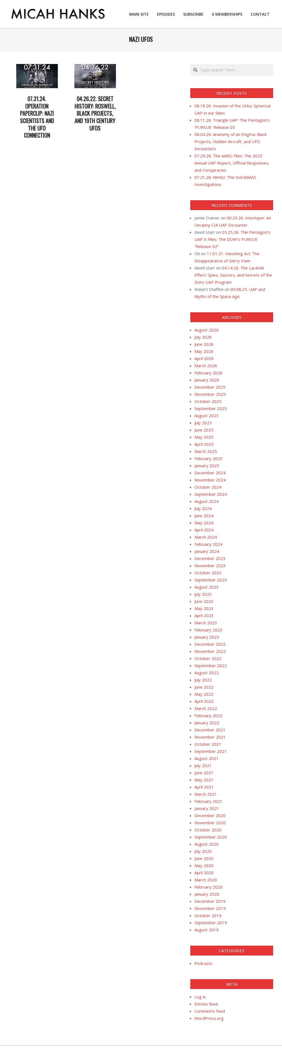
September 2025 (210, 408)
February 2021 (208, 801)
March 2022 (205, 708)
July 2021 (203, 765)
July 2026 (203, 337)
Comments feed (209, 1011)
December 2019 (210, 901)
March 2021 (205, 794)
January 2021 (206, 808)
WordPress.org (209, 1018)
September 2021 (210, 751)
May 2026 (203, 351)
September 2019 (210, 922)
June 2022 (203, 687)
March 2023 (205, 622)
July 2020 (203, 851)
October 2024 (207, 487)
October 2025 (207, 401)
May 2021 (203, 779)
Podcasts (203, 963)
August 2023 (206, 587)
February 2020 (208, 887)
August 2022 (206, 672)
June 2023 (203, 601)
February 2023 (208, 630)
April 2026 (204, 358)
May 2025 (203, 437)
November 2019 (210, 908)
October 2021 (207, 744)
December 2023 (210, 558)
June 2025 (203, 430)
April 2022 (204, 701)
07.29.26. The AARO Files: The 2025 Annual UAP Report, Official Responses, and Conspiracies (231, 163)
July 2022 (203, 680)
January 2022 (206, 722)
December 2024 (210, 472)
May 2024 (203, 522)
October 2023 (207, 572)
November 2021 (210, 737)
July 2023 (203, 594)
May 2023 (203, 608)
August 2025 (206, 415)
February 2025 (208, 458)
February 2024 (208, 544)
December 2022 (210, 644)
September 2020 (210, 837)
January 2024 (206, 551)
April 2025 (204, 444)
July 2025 (203, 422)
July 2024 (203, 508)
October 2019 (207, 915)
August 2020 (206, 844)
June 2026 (203, 344)
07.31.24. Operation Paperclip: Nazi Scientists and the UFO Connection (37, 116)
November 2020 (210, 822)
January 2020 (206, 894)
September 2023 (210, 580)
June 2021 (203, 772)
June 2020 (203, 858)
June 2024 (203, 515)
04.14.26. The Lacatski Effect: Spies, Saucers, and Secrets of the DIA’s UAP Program (233, 275)
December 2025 (210, 387)
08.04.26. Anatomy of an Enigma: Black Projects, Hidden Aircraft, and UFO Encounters (230, 141)
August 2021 (206, 758)
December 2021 (210, 730)
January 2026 (206, 380)
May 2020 (203, 865)
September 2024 (210, 494)
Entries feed (206, 1004)
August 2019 (206, 929)
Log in (200, 996)
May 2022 (203, 694)
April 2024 (204, 530)
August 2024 (206, 501)
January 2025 (206, 465)
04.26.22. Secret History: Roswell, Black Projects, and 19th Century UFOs (95, 113)
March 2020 (205, 879)
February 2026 (208, 372)
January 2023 (206, 637)
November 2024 (210, 480)
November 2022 (210, 651)
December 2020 (210, 815)
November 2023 (210, 565)
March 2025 (205, 451)
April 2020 (204, 872)
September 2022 (210, 665)
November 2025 (210, 394)
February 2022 (208, 715)
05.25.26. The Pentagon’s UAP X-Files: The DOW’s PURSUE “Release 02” (232, 239)
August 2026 (206, 330)
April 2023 (204, 615)
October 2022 (207, 658)
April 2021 (204, 787)
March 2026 (205, 365)
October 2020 (207, 829)
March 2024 (205, 537)
